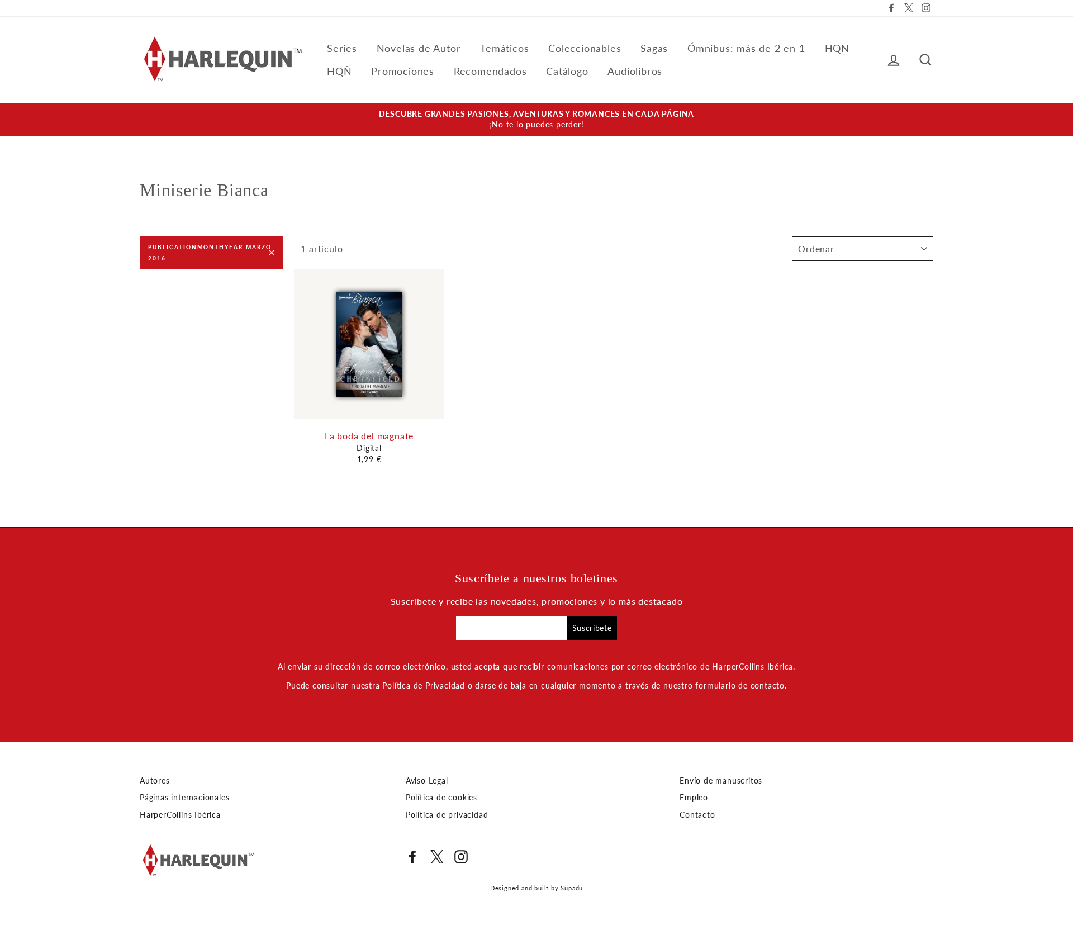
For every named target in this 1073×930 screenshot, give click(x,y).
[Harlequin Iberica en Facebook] (412, 856)
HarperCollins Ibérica (180, 814)
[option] (536, 119)
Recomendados (490, 71)
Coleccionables (584, 48)
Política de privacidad (447, 814)
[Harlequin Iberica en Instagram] (461, 856)
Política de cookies (441, 797)
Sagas (654, 48)
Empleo (694, 797)
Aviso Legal (427, 780)
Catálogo (567, 71)
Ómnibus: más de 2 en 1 (746, 48)
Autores (155, 780)
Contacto (697, 814)
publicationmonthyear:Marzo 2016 (210, 253)
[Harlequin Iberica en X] (437, 856)
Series (342, 48)
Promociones (402, 71)
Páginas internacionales (184, 797)
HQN (837, 48)
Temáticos (504, 48)
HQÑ (339, 71)
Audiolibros (634, 71)
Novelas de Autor (419, 48)
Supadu (572, 887)
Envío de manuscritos (721, 780)
